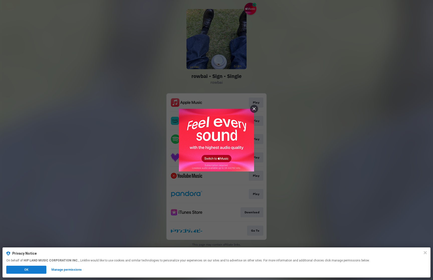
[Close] (425, 253)
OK (26, 269)
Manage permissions (66, 269)
